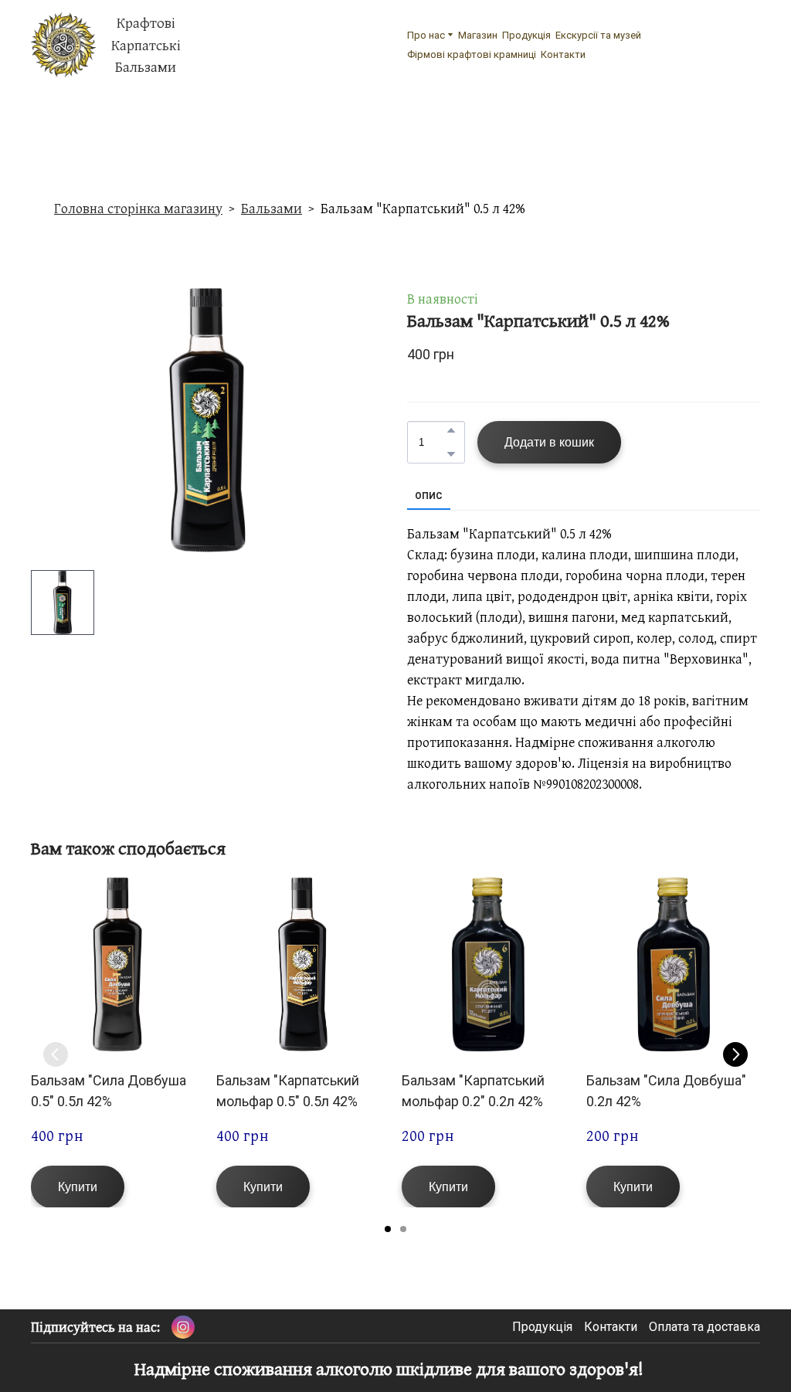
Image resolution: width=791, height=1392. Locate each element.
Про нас (426, 35)
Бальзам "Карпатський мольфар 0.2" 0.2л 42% (473, 1090)
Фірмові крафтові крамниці (471, 54)
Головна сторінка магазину (138, 208)
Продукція (526, 35)
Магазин (477, 35)
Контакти (563, 54)
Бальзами (271, 208)
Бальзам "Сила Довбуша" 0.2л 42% (666, 1090)
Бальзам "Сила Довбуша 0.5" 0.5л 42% (108, 1090)
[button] (451, 430)
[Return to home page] (63, 44)
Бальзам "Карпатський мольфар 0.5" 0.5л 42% (287, 1090)
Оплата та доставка (704, 1326)
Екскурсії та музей (598, 35)
